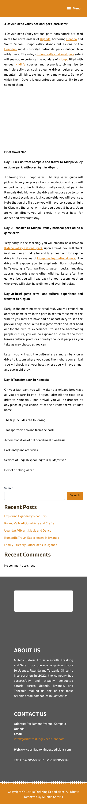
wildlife (20, 65)
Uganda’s (10, 50)
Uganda (45, 39)
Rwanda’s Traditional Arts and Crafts (29, 524)
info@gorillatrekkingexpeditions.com (39, 739)
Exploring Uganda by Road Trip (25, 516)
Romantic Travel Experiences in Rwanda (31, 538)
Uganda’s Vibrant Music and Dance (27, 531)
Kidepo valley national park (55, 55)
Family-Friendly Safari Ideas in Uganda (30, 545)
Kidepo (63, 60)
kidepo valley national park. (56, 259)
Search (8, 488)
